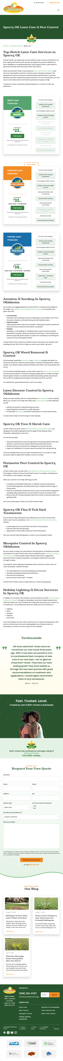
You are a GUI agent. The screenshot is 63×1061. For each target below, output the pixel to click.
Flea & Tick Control (48, 1014)
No (34, 808)
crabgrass (36, 360)
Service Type (7, 803)
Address (6, 794)
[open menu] (58, 10)
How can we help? (9, 822)
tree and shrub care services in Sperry (38, 429)
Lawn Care (23, 1007)
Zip (33, 794)
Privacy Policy (34, 1028)
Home (5, 46)
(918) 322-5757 (34, 865)
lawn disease (42, 398)
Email (34, 784)
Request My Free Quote (31, 860)
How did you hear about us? (13, 812)
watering (20, 412)
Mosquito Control (25, 1014)
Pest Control (23, 1010)
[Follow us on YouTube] (12, 1032)
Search (54, 995)
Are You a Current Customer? (42, 803)
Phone (5, 784)
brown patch (41, 401)
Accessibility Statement (44, 1028)
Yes (34, 806)
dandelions (25, 360)
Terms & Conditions (22, 1028)
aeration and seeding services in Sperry (28, 309)
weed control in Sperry (51, 371)
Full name (7, 775)
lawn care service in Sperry (43, 71)
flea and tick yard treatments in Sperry (43, 520)
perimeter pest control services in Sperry (42, 471)
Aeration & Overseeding (50, 1007)
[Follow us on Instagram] (15, 1032)
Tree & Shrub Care (48, 1010)
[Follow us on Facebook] (4, 1032)
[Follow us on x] (8, 1032)
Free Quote (17, 136)
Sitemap (56, 1029)
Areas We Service (16, 46)
